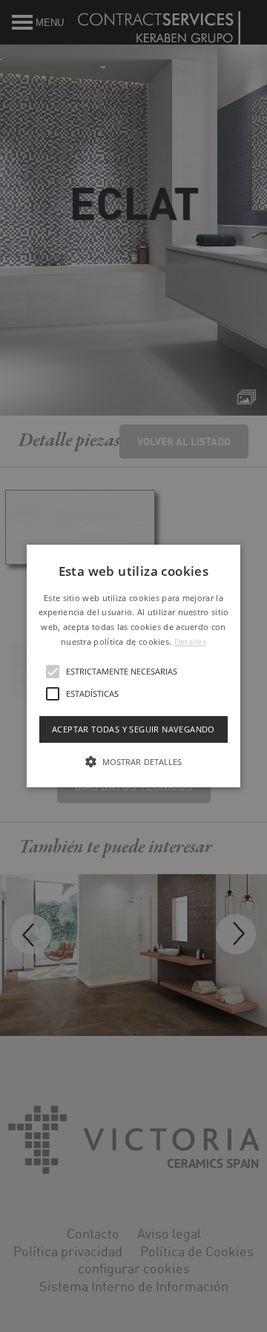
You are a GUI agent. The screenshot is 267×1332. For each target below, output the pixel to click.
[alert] (133, 666)
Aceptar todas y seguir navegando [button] (133, 729)
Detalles (190, 641)
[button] (133, 666)
